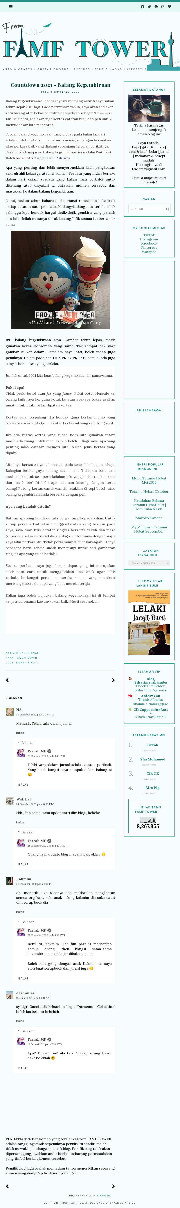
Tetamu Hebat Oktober (149, 491)
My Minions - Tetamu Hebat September (149, 529)
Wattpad (149, 252)
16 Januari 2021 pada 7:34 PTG (45, 1044)
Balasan (28, 742)
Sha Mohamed (152, 759)
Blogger (103, 1195)
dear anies (25, 993)
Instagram (149, 239)
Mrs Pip (153, 787)
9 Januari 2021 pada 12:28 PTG (33, 998)
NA (19, 709)
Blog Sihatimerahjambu (150, 680)
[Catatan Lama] (113, 680)
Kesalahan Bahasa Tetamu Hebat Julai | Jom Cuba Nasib (149, 504)
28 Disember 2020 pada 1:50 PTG (46, 935)
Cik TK (153, 773)
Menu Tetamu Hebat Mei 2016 (149, 480)
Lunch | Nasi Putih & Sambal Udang (151, 719)
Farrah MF (37, 751)
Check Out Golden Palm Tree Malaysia (150, 688)
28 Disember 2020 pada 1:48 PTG (46, 756)
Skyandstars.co (123, 1203)
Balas (20, 733)
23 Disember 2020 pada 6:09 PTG (35, 804)
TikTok (149, 235)
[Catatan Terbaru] (7, 680)
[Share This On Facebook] (100, 653)
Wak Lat (23, 799)
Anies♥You (150, 696)
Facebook (149, 243)
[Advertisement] (149, 329)
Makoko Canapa (149, 518)
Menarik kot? (27, 662)
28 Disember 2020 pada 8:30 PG (34, 883)
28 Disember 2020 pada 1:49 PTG (46, 845)
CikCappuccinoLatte (150, 711)
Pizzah (152, 745)
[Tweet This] (106, 653)
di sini (64, 158)
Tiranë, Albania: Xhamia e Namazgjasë (150, 702)
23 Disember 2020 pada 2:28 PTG (35, 714)
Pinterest (149, 247)
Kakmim (23, 879)
